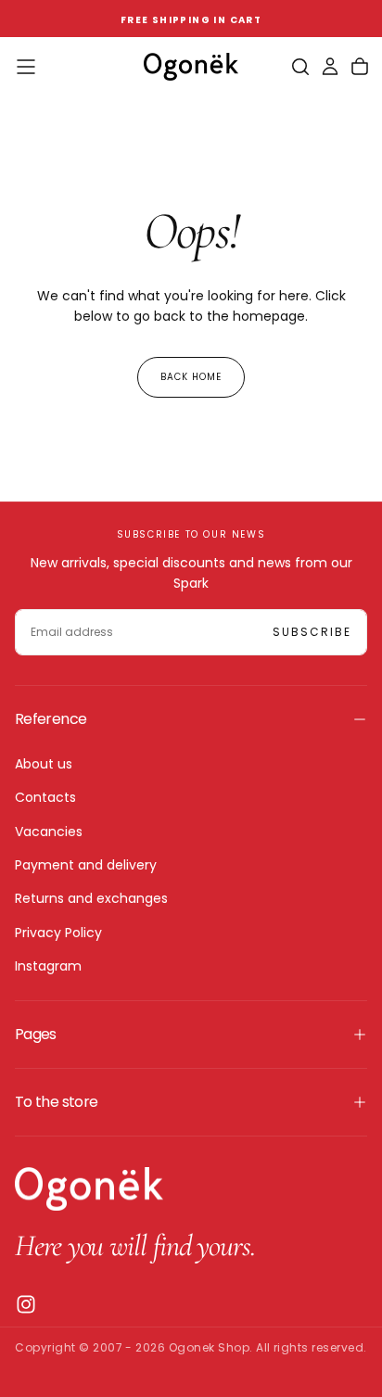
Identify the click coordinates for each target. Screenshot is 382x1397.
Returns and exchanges (91, 898)
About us (43, 764)
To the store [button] (56, 1101)
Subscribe (312, 632)
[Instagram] (26, 1304)
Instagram (48, 966)
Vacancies (49, 831)
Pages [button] (36, 1034)
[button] (26, 67)
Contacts (45, 797)
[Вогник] (89, 1189)
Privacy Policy (58, 932)
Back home (191, 377)
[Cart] (360, 67)
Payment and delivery (86, 865)
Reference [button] (50, 719)
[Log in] (330, 67)
